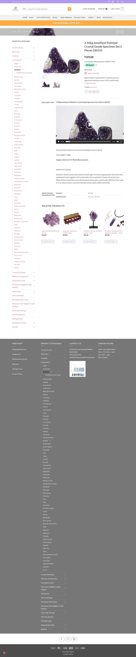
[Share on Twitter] (90, 92)
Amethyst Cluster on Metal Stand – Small (93, 232)
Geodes (16, 138)
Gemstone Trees (19, 135)
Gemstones (16, 291)
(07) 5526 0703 (75, 355)
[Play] (59, 141)
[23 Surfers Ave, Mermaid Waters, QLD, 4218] (109, 1)
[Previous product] (121, 31)
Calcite (16, 92)
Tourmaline (18, 255)
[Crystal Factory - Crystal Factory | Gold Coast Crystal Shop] (15, 9)
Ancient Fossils (17, 48)
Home (14, 32)
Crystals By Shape (18, 272)
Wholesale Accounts (19, 359)
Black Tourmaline (20, 89)
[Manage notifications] (4, 653)
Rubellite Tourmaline (21, 221)
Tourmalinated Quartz (21, 252)
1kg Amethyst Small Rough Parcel (50, 232)
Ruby (16, 224)
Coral (16, 111)
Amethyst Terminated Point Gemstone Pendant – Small (114, 232)
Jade (15, 151)
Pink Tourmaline (19, 206)
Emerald (17, 117)
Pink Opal (17, 203)
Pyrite (16, 209)
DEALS (54, 17)
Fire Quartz (18, 120)
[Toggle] (34, 47)
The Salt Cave (17, 369)
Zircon (16, 268)
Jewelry (16, 157)
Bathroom (16, 52)
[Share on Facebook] (86, 92)
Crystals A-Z (27, 32)
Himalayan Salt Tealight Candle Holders (23, 305)
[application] (90, 125)
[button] (117, 9)
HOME (25, 17)
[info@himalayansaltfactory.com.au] (113, 1)
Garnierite (17, 132)
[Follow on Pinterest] (74, 639)
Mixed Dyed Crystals (21, 181)
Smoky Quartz (18, 237)
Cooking (15, 56)
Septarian (17, 231)
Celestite (17, 98)
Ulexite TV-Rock (19, 261)
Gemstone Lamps (18, 280)
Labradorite (18, 163)
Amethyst (36, 32)
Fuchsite (17, 126)
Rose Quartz (18, 218)
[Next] (78, 59)
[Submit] (69, 9)
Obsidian (17, 194)
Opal (15, 200)
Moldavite (17, 184)
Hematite (17, 148)
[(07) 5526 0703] (123, 1)
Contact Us (16, 354)
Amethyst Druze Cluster (24, 73)
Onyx (16, 197)
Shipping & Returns (19, 349)
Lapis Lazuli (18, 166)
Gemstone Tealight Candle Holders (21, 286)
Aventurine (18, 86)
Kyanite (16, 160)
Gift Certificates (18, 295)
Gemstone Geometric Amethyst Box (70, 232)
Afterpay (15, 364)
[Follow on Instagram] (68, 639)
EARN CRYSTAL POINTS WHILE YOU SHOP (24, 1)
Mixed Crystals (19, 178)
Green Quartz (18, 144)
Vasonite (17, 265)
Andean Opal (18, 77)
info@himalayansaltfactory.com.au (82, 357)
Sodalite (17, 243)
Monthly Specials (18, 315)
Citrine (16, 104)
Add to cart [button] (47, 241)
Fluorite (17, 123)
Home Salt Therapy (19, 310)
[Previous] (45, 59)
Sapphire (17, 228)
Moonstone (18, 191)
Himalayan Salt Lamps (20, 300)
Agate (16, 63)
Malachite (17, 172)
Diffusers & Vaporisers (20, 276)
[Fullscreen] (121, 141)
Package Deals (17, 319)
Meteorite (17, 175)
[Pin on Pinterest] (94, 92)
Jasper (16, 154)
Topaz (16, 249)
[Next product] (117, 31)
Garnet (16, 129)
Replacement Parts (19, 323)
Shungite (17, 234)
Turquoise (17, 258)
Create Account (90, 83)
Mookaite (17, 187)
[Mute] (118, 141)
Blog (99, 17)
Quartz (16, 212)
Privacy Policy (17, 374)
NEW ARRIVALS (66, 17)
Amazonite (17, 66)
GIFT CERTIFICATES (44, 17)
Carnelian (17, 95)
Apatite (16, 80)
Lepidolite (17, 169)
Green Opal (18, 141)
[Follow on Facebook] (62, 639)
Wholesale (107, 17)
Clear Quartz (18, 107)
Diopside (17, 114)
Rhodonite (17, 215)
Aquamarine (18, 83)
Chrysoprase (18, 101)
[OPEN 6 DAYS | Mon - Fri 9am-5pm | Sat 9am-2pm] (118, 1)
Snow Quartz (18, 240)
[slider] (88, 141)
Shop (31, 17)
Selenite (15, 327)
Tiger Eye (17, 246)
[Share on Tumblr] (98, 92)
